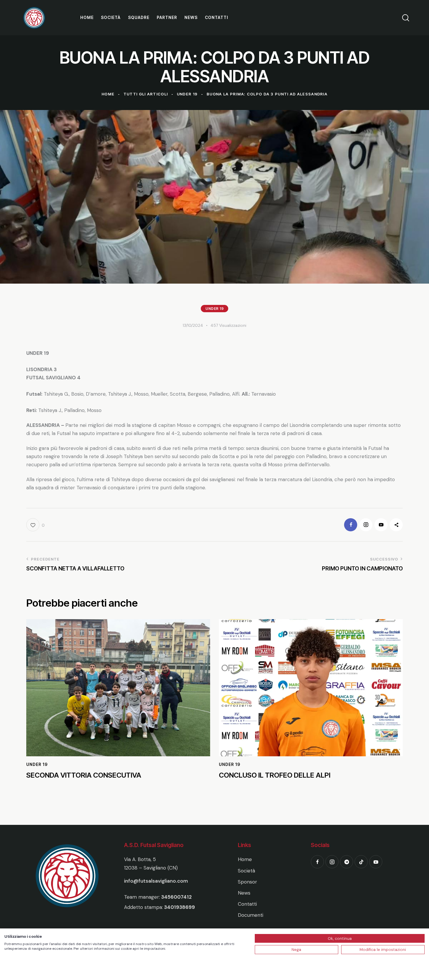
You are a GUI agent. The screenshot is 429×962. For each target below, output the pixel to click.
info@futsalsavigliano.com (156, 881)
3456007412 (176, 897)
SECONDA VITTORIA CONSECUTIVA (83, 775)
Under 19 (187, 94)
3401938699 (179, 907)
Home (108, 94)
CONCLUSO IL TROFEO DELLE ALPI (274, 775)
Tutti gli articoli (145, 94)
